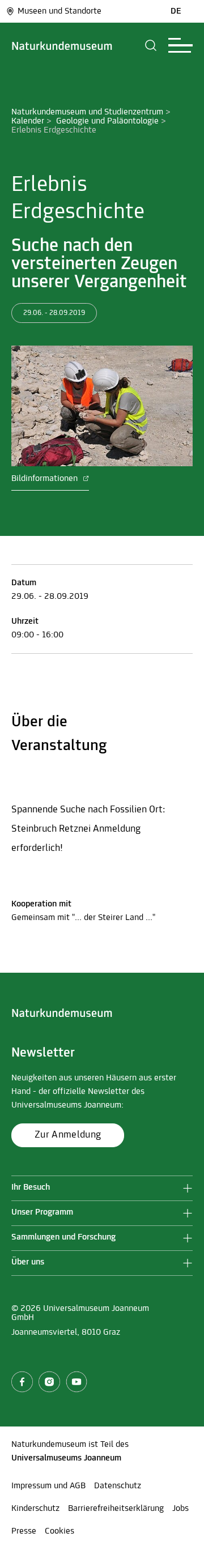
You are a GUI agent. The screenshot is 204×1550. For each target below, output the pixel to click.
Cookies (59, 1531)
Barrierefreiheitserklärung (116, 1508)
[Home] (62, 45)
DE (176, 11)
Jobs (180, 1508)
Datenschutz (117, 1486)
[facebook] (22, 1382)
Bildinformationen (45, 478)
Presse (23, 1531)
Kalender (27, 121)
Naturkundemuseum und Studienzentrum (87, 112)
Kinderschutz (35, 1508)
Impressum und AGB (48, 1486)
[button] (151, 45)
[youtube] (76, 1382)
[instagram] (49, 1382)
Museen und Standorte (59, 11)
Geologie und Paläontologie (107, 121)
